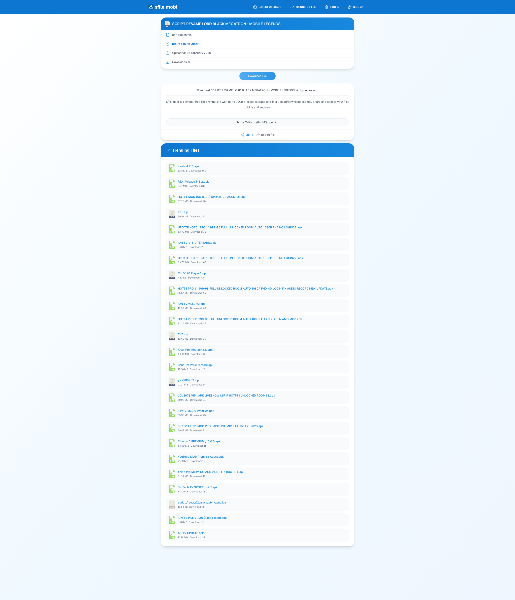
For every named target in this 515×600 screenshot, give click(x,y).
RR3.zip (183, 212)
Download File (257, 76)
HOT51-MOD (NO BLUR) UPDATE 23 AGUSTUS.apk (212, 196)
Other (195, 43)
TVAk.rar (184, 334)
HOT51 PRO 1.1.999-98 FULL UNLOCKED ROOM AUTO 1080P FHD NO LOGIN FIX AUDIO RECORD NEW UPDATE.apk (255, 288)
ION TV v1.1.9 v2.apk (192, 303)
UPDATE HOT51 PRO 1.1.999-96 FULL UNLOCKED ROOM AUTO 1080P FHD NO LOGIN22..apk (240, 258)
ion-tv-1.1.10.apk (188, 166)
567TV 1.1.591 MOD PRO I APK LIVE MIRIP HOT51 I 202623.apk (221, 426)
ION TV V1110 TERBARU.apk (197, 242)
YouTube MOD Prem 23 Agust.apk (201, 456)
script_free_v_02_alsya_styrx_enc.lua (202, 502)
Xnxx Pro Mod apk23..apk (195, 349)
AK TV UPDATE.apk (191, 533)
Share (249, 134)
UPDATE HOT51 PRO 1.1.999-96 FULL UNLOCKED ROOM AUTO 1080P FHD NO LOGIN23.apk (240, 227)
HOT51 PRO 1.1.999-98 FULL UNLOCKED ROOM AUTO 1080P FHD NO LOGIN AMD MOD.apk (240, 319)
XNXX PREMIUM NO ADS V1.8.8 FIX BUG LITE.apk (211, 472)
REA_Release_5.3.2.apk (193, 181)
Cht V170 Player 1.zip (192, 273)
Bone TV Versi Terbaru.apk (195, 365)
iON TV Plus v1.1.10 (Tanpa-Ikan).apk (202, 517)
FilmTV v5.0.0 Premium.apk (196, 410)
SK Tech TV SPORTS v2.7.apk (197, 487)
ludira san (179, 43)
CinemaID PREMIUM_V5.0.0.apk (199, 441)
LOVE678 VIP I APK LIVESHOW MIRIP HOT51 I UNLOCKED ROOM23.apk (226, 395)
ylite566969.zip (188, 380)
